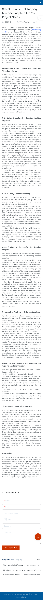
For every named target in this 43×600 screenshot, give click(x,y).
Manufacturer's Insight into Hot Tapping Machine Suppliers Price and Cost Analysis (12, 570)
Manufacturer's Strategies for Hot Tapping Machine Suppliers (32, 570)
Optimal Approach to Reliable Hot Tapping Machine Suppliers (32, 565)
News (38, 560)
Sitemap (33, 594)
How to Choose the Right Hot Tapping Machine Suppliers (12, 575)
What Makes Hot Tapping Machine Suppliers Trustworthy (32, 575)
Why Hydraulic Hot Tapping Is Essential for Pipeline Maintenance (14, 565)
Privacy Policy (21, 597)
